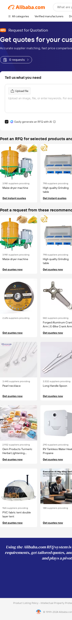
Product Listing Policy (26, 603)
